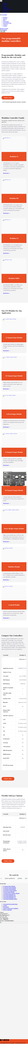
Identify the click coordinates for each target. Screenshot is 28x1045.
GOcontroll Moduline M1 (9, 896)
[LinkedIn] (6, 1040)
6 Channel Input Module (9, 886)
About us (5, 24)
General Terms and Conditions (10, 908)
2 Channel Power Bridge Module (11, 893)
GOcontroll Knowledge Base (10, 904)
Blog (4, 20)
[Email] (8, 1040)
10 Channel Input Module (9, 889)
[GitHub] (3, 1040)
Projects (5, 18)
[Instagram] (1, 1040)
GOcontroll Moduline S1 (9, 894)
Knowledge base (7, 23)
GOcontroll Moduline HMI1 (10, 899)
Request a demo (8, 97)
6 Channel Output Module (9, 887)
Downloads (6, 21)
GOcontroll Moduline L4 (9, 897)
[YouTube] (5, 1040)
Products (5, 17)
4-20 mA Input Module (8, 892)
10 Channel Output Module (10, 890)
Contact (5, 26)
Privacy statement (7, 909)
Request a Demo (4, 28)
